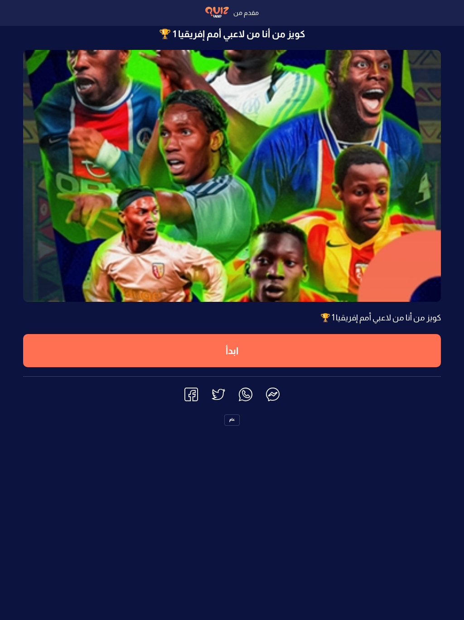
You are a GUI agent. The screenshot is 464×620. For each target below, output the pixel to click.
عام (232, 420)
